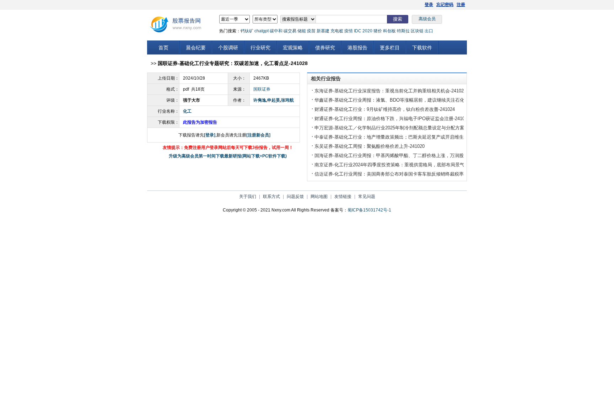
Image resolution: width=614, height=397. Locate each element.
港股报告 (357, 47)
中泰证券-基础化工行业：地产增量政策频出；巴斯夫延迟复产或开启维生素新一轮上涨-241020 (411, 137)
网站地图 (319, 196)
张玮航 (287, 100)
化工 (187, 111)
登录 (429, 4)
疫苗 (311, 30)
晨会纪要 (196, 47)
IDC (357, 30)
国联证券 (261, 89)
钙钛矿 (247, 30)
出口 (429, 30)
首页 (163, 47)
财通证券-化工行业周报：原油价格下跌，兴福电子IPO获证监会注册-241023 (392, 118)
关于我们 (247, 196)
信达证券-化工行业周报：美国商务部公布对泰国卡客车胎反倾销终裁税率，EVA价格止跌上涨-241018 (418, 174)
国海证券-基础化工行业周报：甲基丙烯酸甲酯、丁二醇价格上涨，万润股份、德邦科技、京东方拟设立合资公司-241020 (436, 155)
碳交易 (290, 30)
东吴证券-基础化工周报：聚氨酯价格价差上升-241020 (369, 146)
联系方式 (271, 196)
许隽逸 (259, 100)
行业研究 (260, 47)
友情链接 (342, 196)
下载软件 (422, 47)
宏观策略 (293, 47)
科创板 (389, 30)
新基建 (323, 30)
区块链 (417, 30)
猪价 (377, 30)
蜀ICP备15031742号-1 (369, 210)
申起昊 (273, 100)
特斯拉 (403, 30)
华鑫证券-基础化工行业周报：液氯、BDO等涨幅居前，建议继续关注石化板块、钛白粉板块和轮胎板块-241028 (427, 100)
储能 (301, 30)
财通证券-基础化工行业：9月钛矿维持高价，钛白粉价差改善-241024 (384, 109)
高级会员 (427, 18)
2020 (367, 30)
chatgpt (261, 30)
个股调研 (228, 47)
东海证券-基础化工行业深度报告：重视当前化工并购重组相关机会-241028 (390, 90)
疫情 (348, 30)
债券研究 (325, 47)
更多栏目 (390, 47)
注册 (461, 4)
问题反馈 (295, 196)
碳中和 (276, 30)
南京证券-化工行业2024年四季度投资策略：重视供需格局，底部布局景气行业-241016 (402, 164)
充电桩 (336, 30)
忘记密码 (444, 4)
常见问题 (366, 196)
